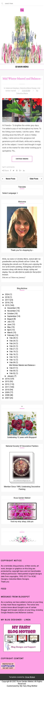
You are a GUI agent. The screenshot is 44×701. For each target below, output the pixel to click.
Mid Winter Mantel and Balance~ (22, 79)
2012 (7, 384)
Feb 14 (13, 357)
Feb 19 (13, 351)
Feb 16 (13, 354)
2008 (7, 395)
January (10, 376)
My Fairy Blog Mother (28, 686)
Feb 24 (13, 343)
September (12, 316)
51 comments (9, 167)
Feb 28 (13, 338)
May (9, 327)
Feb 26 (13, 341)
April (9, 330)
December (11, 308)
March (10, 332)
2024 (7, 294)
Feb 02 (13, 373)
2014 (7, 379)
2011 (7, 387)
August (10, 319)
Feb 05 (13, 371)
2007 (7, 398)
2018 (7, 297)
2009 (7, 392)
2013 (7, 381)
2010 (7, 390)
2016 (7, 303)
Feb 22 (13, 346)
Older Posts (34, 179)
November (11, 311)
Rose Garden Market (25, 681)
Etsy (22, 10)
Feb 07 (13, 368)
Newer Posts (10, 179)
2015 (7, 305)
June (9, 324)
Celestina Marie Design (28, 88)
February (11, 335)
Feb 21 (13, 349)
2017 (7, 300)
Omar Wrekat (30, 677)
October (10, 313)
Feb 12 (13, 360)
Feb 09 (13, 362)
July (9, 322)
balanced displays (12, 88)
